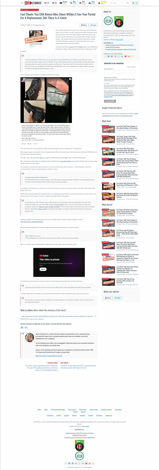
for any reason (59, 204)
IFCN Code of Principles (58, 409)
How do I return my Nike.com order (49, 206)
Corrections (118, 409)
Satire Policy (82, 409)
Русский (90, 415)
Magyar (74, 415)
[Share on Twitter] (26, 327)
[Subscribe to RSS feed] (132, 56)
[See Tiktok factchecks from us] (105, 56)
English (59, 415)
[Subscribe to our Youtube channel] (125, 56)
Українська (109, 415)
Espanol (66, 415)
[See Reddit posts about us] (128, 56)
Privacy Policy (94, 409)
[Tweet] (137, 3)
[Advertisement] (59, 387)
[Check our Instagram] (115, 56)
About (46, 409)
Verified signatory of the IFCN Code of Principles (119, 45)
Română (82, 415)
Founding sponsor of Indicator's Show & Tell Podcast (120, 49)
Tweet (94, 25)
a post (71, 47)
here (80, 47)
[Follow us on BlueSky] (108, 56)
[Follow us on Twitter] (122, 56)
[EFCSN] (79, 455)
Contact (83, 411)
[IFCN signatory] (79, 445)
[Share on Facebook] (22, 327)
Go (128, 3)
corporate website (65, 161)
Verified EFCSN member (112, 47)
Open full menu (21, 2)
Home (39, 409)
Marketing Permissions (110, 77)
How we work (72, 409)
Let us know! (119, 39)
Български (50, 415)
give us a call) (43, 209)
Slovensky (99, 415)
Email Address (108, 69)
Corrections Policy (106, 409)
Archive (75, 411)
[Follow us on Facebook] (111, 56)
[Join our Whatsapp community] (118, 56)
